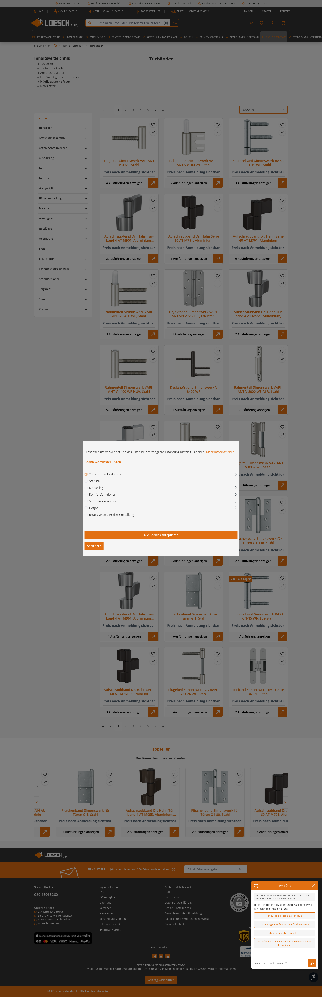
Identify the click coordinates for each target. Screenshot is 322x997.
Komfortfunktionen (102, 494)
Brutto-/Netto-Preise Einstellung (111, 515)
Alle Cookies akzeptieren (161, 535)
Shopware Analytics (102, 501)
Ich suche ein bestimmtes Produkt (284, 915)
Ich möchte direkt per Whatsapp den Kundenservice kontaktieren (284, 943)
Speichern (94, 546)
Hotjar (93, 508)
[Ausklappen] (235, 473)
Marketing (96, 488)
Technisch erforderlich (105, 474)
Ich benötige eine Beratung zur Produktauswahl (284, 924)
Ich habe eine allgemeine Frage (285, 932)
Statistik (94, 481)
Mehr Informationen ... (222, 452)
